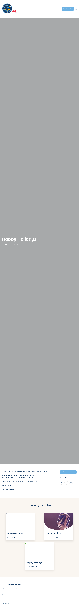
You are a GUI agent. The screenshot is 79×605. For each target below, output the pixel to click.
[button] (76, 9)
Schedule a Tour (67, 9)
